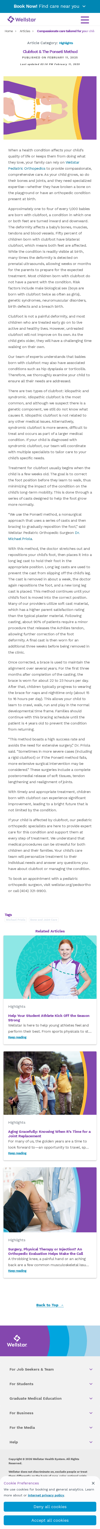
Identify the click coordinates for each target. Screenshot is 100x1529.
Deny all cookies (50, 1506)
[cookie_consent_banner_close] (93, 1483)
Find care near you (47, 6)
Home (9, 31)
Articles (25, 31)
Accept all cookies (50, 1520)
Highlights (66, 43)
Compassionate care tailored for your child (66, 31)
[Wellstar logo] (21, 19)
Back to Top (48, 1305)
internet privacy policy (46, 1495)
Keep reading (17, 1037)
